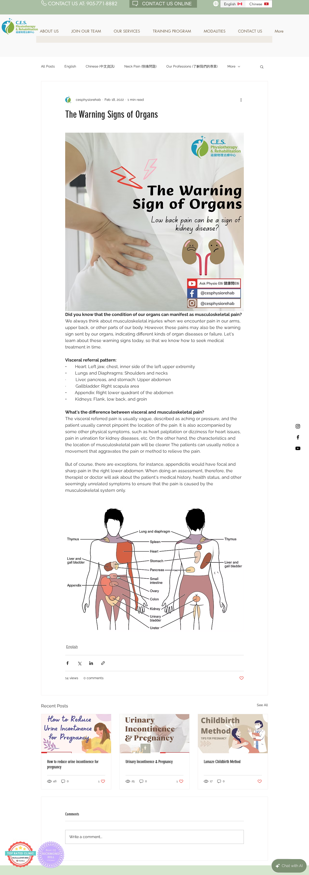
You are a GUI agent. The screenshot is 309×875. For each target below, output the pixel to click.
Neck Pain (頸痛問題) (140, 66)
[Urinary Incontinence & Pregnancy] (155, 733)
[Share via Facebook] (67, 663)
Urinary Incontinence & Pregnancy (149, 761)
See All (262, 705)
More (231, 66)
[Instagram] (298, 426)
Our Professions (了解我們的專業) (192, 66)
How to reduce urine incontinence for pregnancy (72, 764)
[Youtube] (298, 448)
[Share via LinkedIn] (91, 663)
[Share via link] (103, 663)
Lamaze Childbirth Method (222, 761)
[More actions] (241, 100)
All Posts (48, 66)
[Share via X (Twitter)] (79, 663)
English (70, 66)
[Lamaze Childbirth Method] (233, 733)
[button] (52, 31)
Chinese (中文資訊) (100, 66)
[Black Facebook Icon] (298, 437)
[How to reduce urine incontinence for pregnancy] (76, 733)
